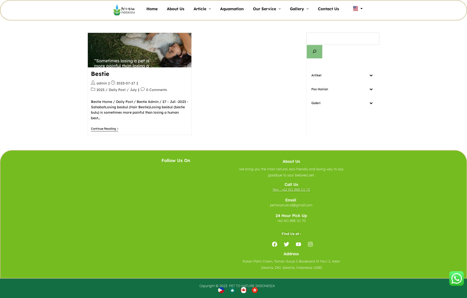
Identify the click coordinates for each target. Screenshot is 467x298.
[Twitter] (286, 244)
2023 (100, 90)
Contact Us (328, 8)
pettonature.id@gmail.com (291, 205)
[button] (202, 8)
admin (102, 83)
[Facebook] (274, 244)
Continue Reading (104, 128)
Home (152, 8)
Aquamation (232, 8)
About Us (175, 8)
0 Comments (156, 90)
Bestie (100, 73)
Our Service (264, 8)
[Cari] (314, 52)
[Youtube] (298, 244)
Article (200, 8)
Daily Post (117, 90)
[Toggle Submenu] (370, 75)
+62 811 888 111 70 (295, 189)
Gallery (297, 8)
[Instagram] (310, 244)
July (133, 90)
